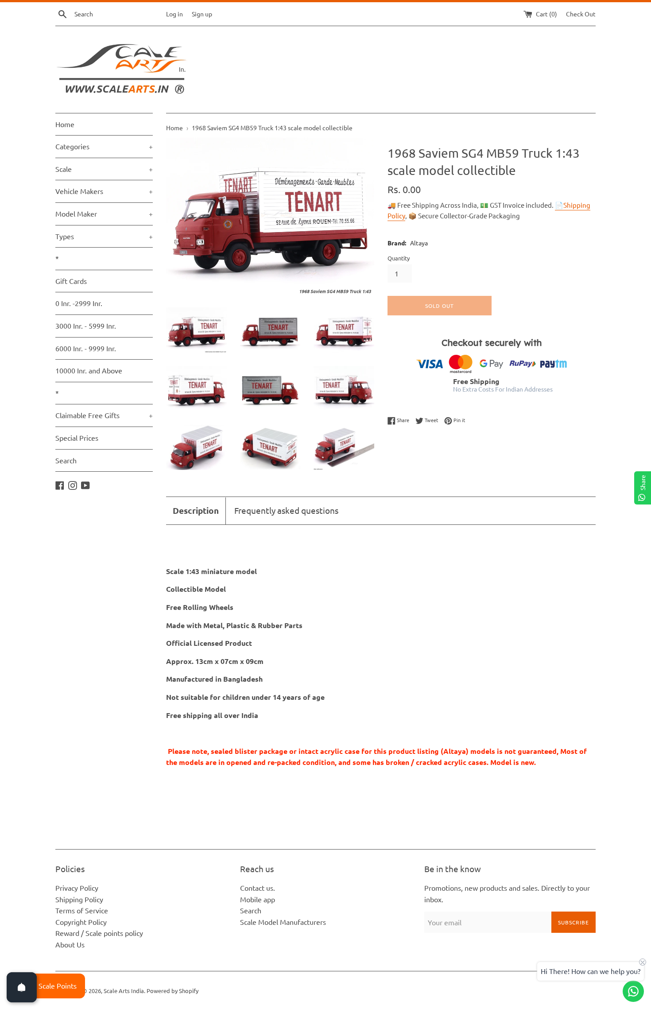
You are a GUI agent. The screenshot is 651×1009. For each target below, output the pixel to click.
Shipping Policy (79, 899)
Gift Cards (71, 280)
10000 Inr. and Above (88, 370)
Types (104, 236)
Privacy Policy (76, 887)
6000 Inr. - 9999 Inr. (85, 348)
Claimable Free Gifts (104, 415)
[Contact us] (633, 991)
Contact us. (257, 887)
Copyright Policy (81, 921)
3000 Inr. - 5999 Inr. (85, 325)
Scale (104, 168)
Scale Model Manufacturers (283, 921)
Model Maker (104, 213)
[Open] (22, 987)
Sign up (202, 14)
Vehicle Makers (104, 190)
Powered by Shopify (172, 990)
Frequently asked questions (286, 510)
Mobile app (257, 899)
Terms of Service (81, 910)
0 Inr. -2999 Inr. (78, 303)
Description (196, 510)
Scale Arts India (124, 990)
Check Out (581, 14)
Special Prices (76, 437)
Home (64, 124)
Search (66, 460)
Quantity (399, 258)
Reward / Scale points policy (99, 932)
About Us (70, 944)
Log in (174, 14)
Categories (104, 146)
